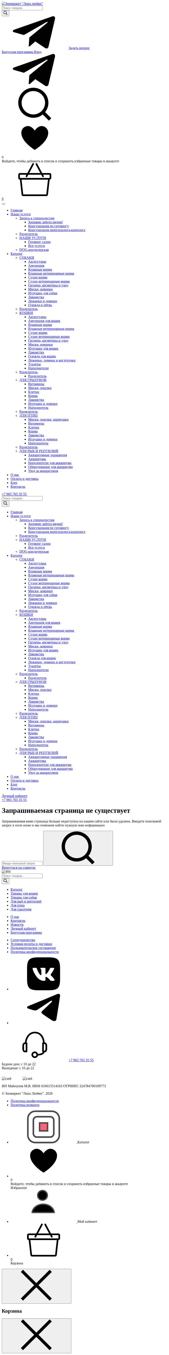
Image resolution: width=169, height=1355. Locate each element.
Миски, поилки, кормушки (48, 419)
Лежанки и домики (42, 301)
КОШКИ (26, 313)
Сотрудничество (23, 940)
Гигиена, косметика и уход (48, 285)
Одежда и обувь (40, 305)
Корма (33, 396)
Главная (16, 210)
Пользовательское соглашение (33, 948)
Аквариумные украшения (47, 455)
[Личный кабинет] (44, 1221)
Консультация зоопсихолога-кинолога (56, 230)
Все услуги (36, 246)
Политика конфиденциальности (35, 952)
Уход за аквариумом (43, 471)
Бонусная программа (18, 52)
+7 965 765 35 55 (14, 494)
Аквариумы (37, 459)
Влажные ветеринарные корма (51, 273)
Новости (17, 924)
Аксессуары (37, 261)
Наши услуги (21, 214)
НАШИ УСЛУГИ (32, 238)
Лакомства (36, 297)
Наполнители (38, 368)
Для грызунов (21, 909)
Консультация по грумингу (48, 226)
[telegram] (44, 1023)
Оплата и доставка (25, 479)
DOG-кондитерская (34, 250)
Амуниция (36, 265)
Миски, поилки (39, 388)
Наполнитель (38, 407)
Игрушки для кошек (43, 348)
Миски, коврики (40, 289)
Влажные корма (40, 269)
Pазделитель (28, 234)
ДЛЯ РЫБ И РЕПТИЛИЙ (38, 451)
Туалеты (34, 364)
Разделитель (28, 309)
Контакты (18, 486)
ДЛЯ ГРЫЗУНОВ (32, 380)
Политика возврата (25, 1105)
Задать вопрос (79, 48)
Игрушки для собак (42, 293)
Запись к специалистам (36, 218)
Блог (14, 482)
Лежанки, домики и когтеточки (51, 360)
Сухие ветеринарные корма (49, 281)
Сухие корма (37, 277)
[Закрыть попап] (36, 1286)
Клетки (33, 392)
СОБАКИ (26, 257)
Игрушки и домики (42, 404)
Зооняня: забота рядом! (45, 222)
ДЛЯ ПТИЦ (28, 415)
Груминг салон (39, 242)
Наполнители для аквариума (49, 463)
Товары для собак (24, 897)
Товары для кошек (24, 893)
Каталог (17, 254)
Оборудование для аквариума (50, 467)
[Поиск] (5, 13)
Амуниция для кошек (44, 321)
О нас (15, 475)
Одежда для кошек (42, 356)
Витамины (36, 384)
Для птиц (18, 905)
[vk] (44, 989)
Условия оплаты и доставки (31, 944)
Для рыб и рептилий (26, 901)
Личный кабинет (14, 796)
